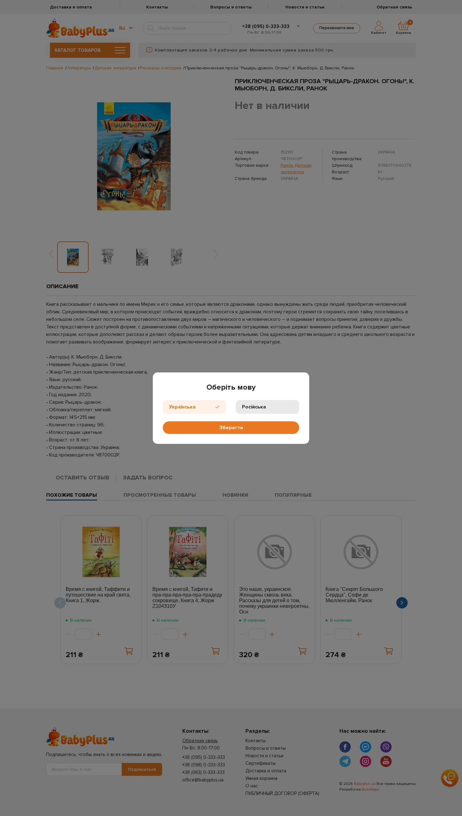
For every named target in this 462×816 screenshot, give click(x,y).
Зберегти (231, 427)
